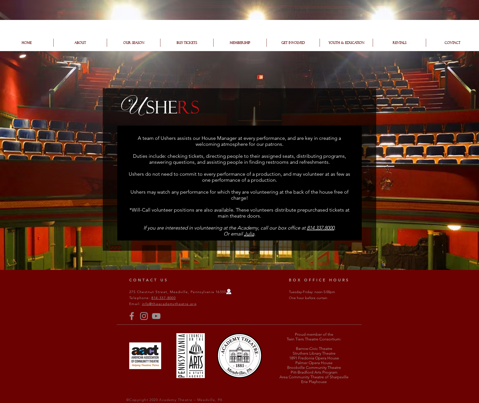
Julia (249, 234)
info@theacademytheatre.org (169, 304)
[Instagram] (144, 316)
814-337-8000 (163, 298)
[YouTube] (156, 316)
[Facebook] (131, 316)
